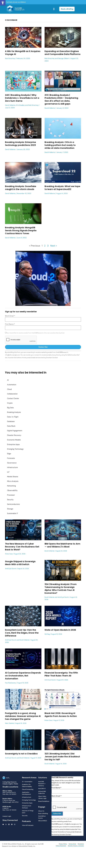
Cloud (9, 389)
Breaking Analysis (14, 412)
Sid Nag (47, 634)
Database (11, 421)
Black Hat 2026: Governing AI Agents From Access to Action (61, 715)
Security (10, 499)
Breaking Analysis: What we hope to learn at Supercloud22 (62, 188)
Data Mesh (11, 426)
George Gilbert (63, 58)
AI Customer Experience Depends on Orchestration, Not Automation (23, 675)
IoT (8, 472)
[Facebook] (12, 824)
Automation (11, 385)
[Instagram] (15, 824)
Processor (11, 495)
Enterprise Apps (13, 444)
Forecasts (11, 458)
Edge (9, 453)
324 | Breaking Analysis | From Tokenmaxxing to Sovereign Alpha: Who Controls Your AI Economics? (61, 588)
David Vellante (10, 105)
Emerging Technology (15, 449)
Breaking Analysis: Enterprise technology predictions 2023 (20, 144)
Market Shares (12, 476)
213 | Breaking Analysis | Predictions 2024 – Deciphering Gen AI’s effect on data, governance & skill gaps (61, 99)
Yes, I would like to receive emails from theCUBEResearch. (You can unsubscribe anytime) (35, 333)
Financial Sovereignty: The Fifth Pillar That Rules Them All (61, 674)
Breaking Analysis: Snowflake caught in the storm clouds (20, 188)
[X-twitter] (6, 824)
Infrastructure (12, 467)
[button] (2, 2)
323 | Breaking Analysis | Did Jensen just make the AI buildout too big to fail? (62, 756)
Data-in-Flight (12, 417)
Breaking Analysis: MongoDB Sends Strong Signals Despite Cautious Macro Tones (20, 230)
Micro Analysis (12, 481)
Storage (10, 509)
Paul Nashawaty (10, 683)
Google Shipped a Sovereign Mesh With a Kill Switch (20, 563)
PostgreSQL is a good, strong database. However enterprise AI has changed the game (23, 716)
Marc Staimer (9, 723)
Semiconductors (13, 504)
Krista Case (9, 554)
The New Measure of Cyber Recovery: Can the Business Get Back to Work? (22, 546)
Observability (12, 490)
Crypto (9, 403)
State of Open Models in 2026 (60, 629)
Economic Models (14, 440)
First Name (10, 324)
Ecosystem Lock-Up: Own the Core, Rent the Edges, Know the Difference (22, 632)
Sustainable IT (12, 513)
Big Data (10, 408)
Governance (11, 463)
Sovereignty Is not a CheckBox (21, 753)
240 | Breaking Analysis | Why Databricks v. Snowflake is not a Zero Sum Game (22, 98)
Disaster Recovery (14, 435)
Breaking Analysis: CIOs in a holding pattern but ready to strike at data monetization (60, 145)
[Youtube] (3, 824)
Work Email (10, 316)
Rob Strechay (10, 58)
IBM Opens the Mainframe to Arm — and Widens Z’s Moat (62, 545)
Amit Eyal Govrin (10, 568)
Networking (11, 486)
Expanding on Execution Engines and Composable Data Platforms (62, 53)
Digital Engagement (14, 431)
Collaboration (12, 394)
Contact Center (13, 398)
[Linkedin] (9, 824)
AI (8, 380)
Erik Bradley (20, 105)
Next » (53, 245)
